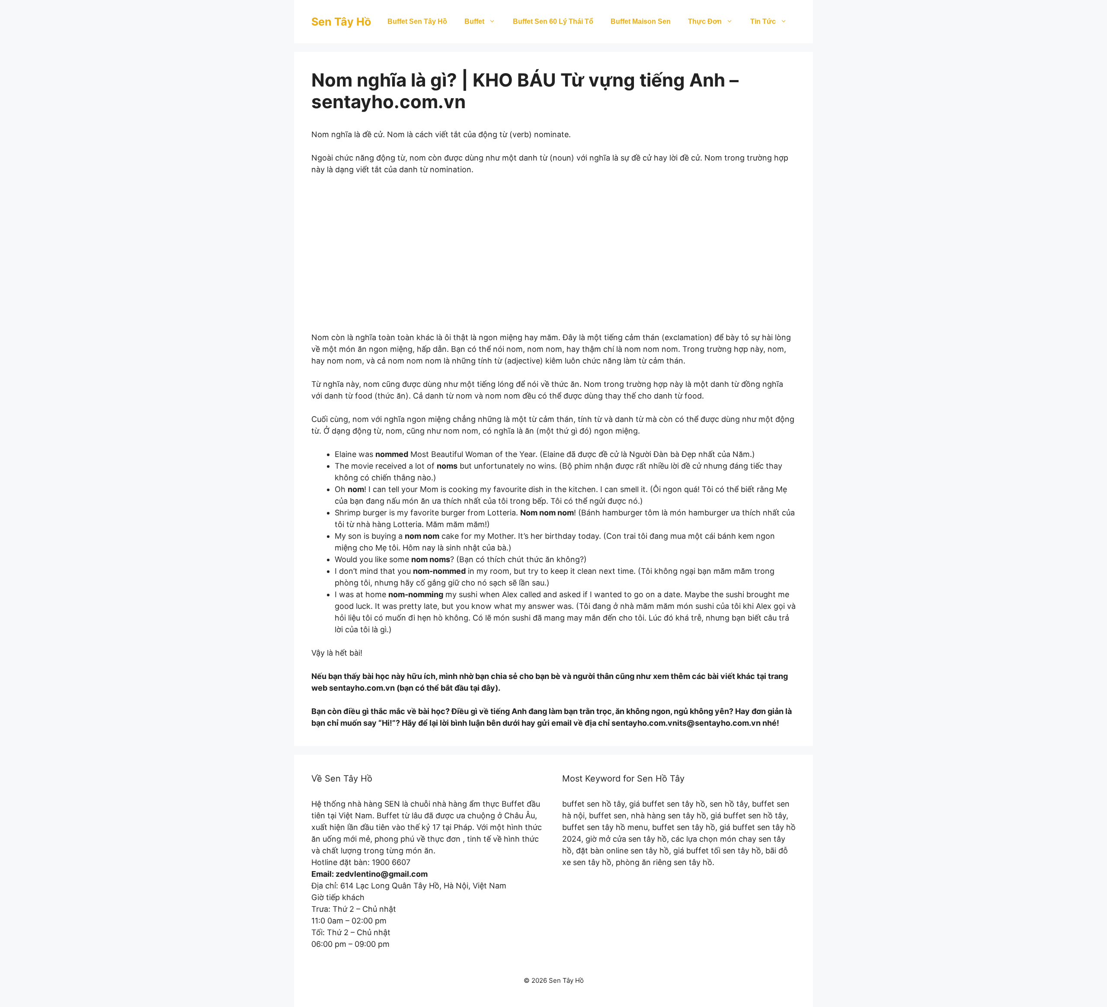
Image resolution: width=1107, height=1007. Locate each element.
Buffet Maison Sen (641, 21)
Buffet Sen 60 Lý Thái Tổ (553, 21)
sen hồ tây (729, 803)
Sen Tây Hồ (341, 21)
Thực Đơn (705, 21)
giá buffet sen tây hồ (667, 803)
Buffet (474, 21)
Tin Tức (763, 21)
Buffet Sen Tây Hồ (417, 21)
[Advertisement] (553, 259)
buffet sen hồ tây (593, 803)
